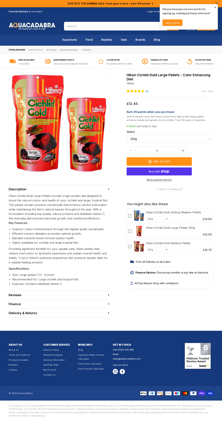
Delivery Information (54, 359)
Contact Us (49, 374)
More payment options (159, 179)
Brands (140, 39)
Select (131, 132)
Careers (13, 369)
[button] (59, 189)
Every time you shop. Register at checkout (70, 64)
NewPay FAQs (51, 364)
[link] (139, 215)
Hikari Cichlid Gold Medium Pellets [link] (168, 243)
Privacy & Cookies (18, 359)
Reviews (13, 364)
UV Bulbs (86, 49)
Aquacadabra (25, 393)
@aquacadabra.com (129, 358)
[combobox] (121, 26)
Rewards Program (53, 354)
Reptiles (106, 39)
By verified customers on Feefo (119, 64)
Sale (124, 39)
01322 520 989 (126, 349)
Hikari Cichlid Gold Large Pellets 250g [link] (170, 227)
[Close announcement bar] (217, 3)
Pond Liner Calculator (90, 363)
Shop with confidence (204, 64)
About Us (14, 349)
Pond (89, 39)
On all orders (23, 64)
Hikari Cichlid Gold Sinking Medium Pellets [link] (173, 212)
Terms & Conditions (19, 354)
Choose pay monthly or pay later (164, 64)
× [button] (215, 7)
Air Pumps (51, 49)
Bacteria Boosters (69, 49)
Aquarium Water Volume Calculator (91, 356)
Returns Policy (51, 349)
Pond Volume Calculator (91, 368)
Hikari (130, 83)
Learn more (172, 22)
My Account (49, 369)
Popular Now (17, 49)
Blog (157, 39)
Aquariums (69, 39)
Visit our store (120, 365)
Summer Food (35, 49)
